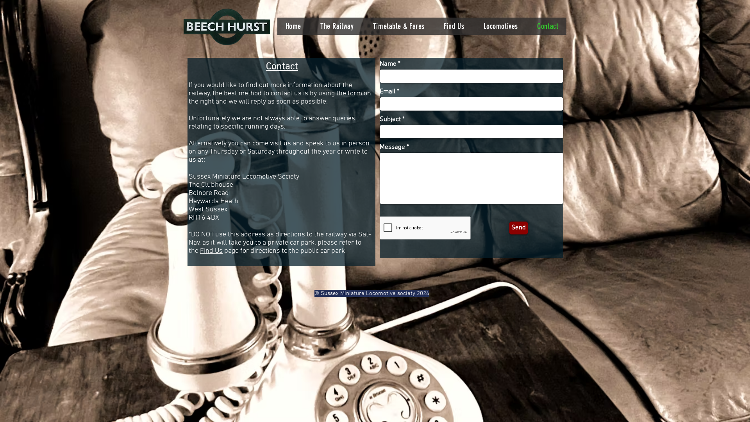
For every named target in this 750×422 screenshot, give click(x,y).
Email (387, 92)
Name (388, 64)
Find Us (211, 251)
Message (392, 147)
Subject (390, 119)
